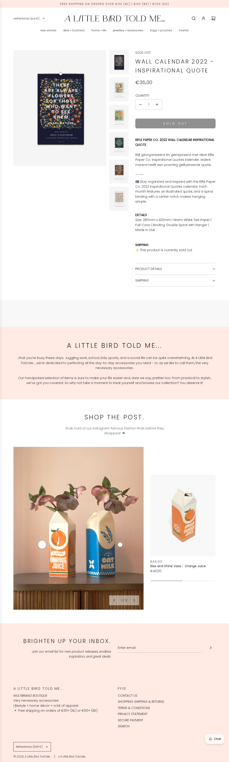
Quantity (142, 95)
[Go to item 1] (42, 545)
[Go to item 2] (120, 545)
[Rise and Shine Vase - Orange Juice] (182, 515)
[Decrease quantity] (140, 104)
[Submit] (211, 648)
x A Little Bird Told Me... (72, 756)
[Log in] (203, 18)
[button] (114, 600)
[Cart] (213, 18)
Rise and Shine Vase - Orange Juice (178, 566)
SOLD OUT (143, 52)
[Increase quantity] (157, 104)
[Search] (194, 18)
